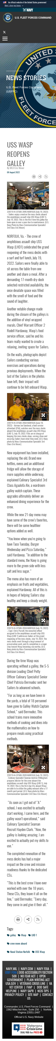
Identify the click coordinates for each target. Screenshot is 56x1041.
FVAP (29, 987)
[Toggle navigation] (5, 38)
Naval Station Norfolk (20, 951)
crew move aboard (18, 943)
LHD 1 (34, 935)
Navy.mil (11, 969)
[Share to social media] (40, 177)
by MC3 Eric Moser (15, 168)
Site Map (33, 995)
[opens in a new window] (4, 32)
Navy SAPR (27, 991)
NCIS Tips (43, 991)
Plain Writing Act (38, 980)
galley (13, 935)
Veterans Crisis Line (32, 983)
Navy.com (27, 969)
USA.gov (11, 983)
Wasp (23, 935)
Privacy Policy (14, 995)
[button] (14, 5)
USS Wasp (40, 951)
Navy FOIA (43, 969)
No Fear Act (28, 976)
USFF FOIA (11, 972)
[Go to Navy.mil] (28, 10)
